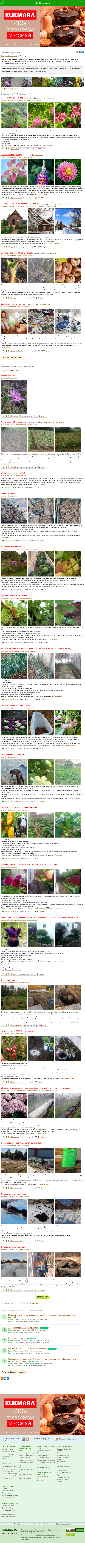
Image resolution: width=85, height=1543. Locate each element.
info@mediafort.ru (26, 1539)
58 (43, 1188)
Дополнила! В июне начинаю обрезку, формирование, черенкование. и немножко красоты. (40, 917)
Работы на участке (8, 1505)
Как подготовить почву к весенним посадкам (27, 1349)
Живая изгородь (62, 1461)
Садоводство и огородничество (25, 1447)
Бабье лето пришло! (10, 493)
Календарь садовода (8, 1469)
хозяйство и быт (6, 206)
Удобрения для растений (26, 1469)
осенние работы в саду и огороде (57, 68)
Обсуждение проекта (63, 1524)
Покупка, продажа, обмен (10, 1476)
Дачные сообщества (8, 1451)
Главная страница (9, 1446)
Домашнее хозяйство (10, 1503)
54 (42, 748)
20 (43, 911)
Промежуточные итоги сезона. (14, 595)
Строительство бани (8, 1498)
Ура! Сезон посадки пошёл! (13, 473)
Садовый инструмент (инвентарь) (43, 1479)
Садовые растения (24, 1457)
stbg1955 (15, 467)
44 (45, 699)
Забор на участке (62, 1464)
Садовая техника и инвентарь (44, 1473)
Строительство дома (8, 1490)
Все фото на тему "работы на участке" (14, 89)
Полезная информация (43, 304)
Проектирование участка (64, 1472)
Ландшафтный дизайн (21, 1340)
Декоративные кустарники (45, 98)
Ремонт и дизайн (7, 1493)
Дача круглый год (7, 1508)
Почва (16, 1351)
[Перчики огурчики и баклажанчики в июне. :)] (79, 86)
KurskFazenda (16, 487)
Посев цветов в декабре (11, 155)
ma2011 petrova (34, 1363)
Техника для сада (42, 1476)
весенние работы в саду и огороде (13, 68)
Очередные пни (8, 980)
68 (41, 1082)
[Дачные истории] (6, 86)
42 (43, 974)
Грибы (20, 1467)
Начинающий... (17, 589)
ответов (4, 1339)
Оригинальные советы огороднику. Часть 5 (19, 204)
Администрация (40, 1530)
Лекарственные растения (10, 1473)
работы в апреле (7, 71)
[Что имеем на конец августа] (37, 86)
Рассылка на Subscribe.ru (67, 1439)
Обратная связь (27, 1530)
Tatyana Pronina (17, 198)
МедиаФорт (14, 1533)
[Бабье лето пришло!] (27, 86)
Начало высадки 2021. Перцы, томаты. (18, 1031)
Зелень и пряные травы (26, 1455)
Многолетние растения (44, 1457)
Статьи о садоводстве (9, 1454)
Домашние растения (43, 1465)
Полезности (6, 1464)
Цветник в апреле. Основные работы (17, 253)
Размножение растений (26, 1462)
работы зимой (28, 71)
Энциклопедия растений (9, 1466)
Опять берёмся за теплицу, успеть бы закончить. (22, 1143)
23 (39, 858)
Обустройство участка (65, 1446)
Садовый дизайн (62, 1470)
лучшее (17, 370)
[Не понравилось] (6, 149)
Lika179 (14, 298)
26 (44, 1137)
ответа (4, 1316)
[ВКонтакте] (80, 52)
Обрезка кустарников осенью (13, 98)
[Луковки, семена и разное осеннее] (68, 86)
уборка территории (40, 71)
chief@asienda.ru (50, 1535)
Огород (21, 1450)
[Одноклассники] (77, 52)
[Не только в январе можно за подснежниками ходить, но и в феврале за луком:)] (58, 86)
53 (47, 589)
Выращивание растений (26, 1460)
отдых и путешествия (8, 549)
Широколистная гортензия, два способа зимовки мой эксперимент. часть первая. (36, 1088)
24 (43, 540)
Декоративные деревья (44, 1450)
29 (43, 801)
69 (43, 1290)
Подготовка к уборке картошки (14, 422)
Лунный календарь (8, 1471)
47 (48, 351)
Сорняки (21, 1465)
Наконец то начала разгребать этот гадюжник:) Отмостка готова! (29, 864)
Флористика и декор (43, 1467)
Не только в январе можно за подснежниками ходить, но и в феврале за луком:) (36, 648)
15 (42, 298)
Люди (4, 1458)
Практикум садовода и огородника (52, 422)
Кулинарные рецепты (8, 1516)
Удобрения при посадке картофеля (23, 1328)
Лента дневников (7, 1449)
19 (43, 467)
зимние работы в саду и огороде (35, 68)
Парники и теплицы (25, 1478)
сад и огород (5, 100)
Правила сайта (53, 1530)
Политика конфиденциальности (32, 1532)
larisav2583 (15, 149)
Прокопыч (15, 699)
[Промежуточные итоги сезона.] (47, 86)
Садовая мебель (62, 1475)
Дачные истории (8, 375)
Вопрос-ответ (6, 1456)
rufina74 (15, 247)
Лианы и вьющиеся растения (46, 1460)
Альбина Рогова (17, 351)
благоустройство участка (9, 56)
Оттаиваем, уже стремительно (14, 1194)
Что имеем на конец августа (13, 546)
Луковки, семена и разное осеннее (16, 705)
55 (47, 642)
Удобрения (17, 1319)
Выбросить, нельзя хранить (13, 304)
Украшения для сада (63, 1477)
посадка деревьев (75, 68)
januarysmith (38, 1340)
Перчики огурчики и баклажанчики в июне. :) (20, 807)
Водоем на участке (63, 1455)
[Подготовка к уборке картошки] (16, 86)
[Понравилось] (8, 149)
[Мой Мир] (82, 52)
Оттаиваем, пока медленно (13, 1247)
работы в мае (18, 71)
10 (46, 247)
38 (45, 1025)
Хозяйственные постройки (10, 1495)
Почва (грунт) (23, 1472)
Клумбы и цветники (49, 253)
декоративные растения (34, 100)
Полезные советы (7, 1478)
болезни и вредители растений (48, 206)
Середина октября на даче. (13, 754)
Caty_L (14, 748)
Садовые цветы (37, 155)
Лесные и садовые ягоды (27, 1453)
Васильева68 (16, 416)
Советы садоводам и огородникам (60, 204)
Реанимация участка (17, 1338)
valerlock (26, 1351)
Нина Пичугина (40, 1535)
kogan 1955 (30, 1330)
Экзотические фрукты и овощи (46, 1462)
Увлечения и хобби (8, 1514)
